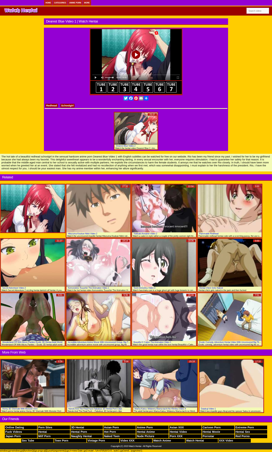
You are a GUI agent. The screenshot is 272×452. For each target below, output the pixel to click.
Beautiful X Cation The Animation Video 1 (152, 342)
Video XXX (127, 440)
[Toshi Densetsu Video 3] (164, 263)
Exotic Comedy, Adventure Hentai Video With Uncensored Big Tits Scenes (233, 342)
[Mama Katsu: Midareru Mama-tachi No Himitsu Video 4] (165, 383)
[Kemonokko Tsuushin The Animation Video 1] (98, 263)
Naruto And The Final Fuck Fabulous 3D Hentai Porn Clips (95, 408)
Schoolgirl (67, 105)
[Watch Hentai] (21, 10)
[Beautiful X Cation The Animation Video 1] (164, 317)
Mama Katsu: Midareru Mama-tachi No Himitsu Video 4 (160, 408)
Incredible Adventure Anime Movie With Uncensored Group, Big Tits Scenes (103, 342)
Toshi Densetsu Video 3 (144, 288)
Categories (60, 3)
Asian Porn (111, 427)
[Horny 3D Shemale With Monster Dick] (33, 383)
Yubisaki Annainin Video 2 (145, 233)
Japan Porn (13, 436)
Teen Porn (61, 440)
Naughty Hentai (81, 436)
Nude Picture (145, 436)
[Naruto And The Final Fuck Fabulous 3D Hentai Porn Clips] (99, 383)
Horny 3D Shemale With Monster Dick (20, 408)
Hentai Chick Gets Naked (211, 288)
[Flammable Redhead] (230, 208)
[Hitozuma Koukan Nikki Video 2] (98, 208)
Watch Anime (162, 440)
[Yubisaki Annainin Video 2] (164, 208)
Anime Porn (75, 3)
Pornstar (208, 436)
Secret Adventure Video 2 (14, 288)
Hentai (42, 431)
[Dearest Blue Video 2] (135, 129)
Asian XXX (177, 427)
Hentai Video (178, 431)
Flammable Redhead (208, 233)
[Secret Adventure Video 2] (33, 263)
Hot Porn (110, 431)
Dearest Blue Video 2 (125, 146)
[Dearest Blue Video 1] (33, 208)
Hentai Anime (146, 431)
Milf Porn (44, 436)
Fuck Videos (13, 431)
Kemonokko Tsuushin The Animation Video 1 (88, 288)
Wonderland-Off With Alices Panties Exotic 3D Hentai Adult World (32, 342)
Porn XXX (176, 436)
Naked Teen (112, 436)
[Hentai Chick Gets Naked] (230, 263)
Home (48, 3)
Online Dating (14, 427)
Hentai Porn (79, 431)
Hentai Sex (242, 431)
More (87, 3)
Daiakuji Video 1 (208, 408)
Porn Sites (45, 427)
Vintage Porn (96, 440)
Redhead (51, 105)
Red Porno (242, 436)
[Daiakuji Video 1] (231, 383)
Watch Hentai (195, 440)
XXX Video (226, 440)
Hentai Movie (211, 431)
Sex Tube (28, 440)
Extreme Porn (244, 427)
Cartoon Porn (212, 427)
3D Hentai (77, 427)
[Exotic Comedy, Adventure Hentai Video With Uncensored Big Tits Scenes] (230, 317)
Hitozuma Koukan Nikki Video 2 (82, 233)
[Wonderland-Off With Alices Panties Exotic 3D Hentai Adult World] (33, 317)
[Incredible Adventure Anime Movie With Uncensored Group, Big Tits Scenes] (98, 317)
